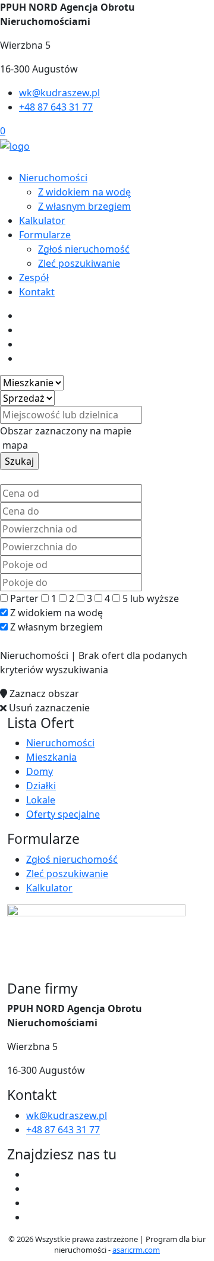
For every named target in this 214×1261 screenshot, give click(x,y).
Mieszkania (51, 757)
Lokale (40, 799)
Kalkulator (42, 220)
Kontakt (37, 291)
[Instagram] (31, 1217)
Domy (39, 771)
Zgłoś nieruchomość (84, 249)
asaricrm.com (136, 1249)
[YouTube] (31, 1202)
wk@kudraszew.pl (59, 92)
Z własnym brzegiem (84, 206)
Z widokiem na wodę (84, 191)
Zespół (34, 277)
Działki (41, 785)
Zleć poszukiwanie (79, 263)
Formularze (45, 234)
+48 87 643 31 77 (56, 107)
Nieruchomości (53, 177)
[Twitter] (31, 1188)
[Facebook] (31, 1174)
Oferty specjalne (63, 814)
